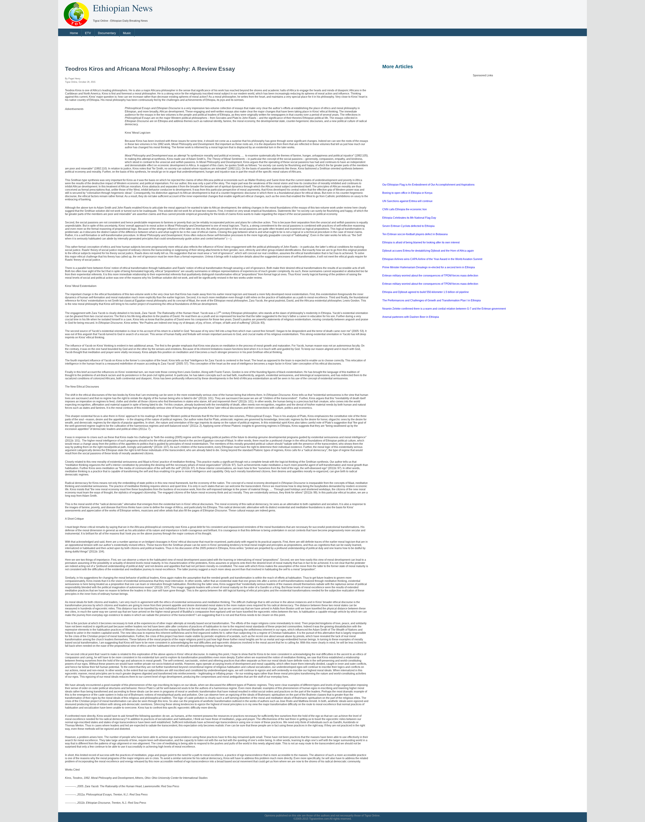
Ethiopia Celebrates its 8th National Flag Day (409, 217)
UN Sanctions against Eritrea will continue (407, 201)
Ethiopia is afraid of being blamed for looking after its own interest (421, 242)
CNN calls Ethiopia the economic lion (404, 209)
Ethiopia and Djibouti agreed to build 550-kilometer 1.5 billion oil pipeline (425, 292)
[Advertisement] (160, 49)
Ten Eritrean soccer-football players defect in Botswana (415, 234)
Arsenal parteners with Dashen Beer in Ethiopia (410, 316)
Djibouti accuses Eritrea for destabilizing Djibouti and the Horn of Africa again (428, 250)
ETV (88, 33)
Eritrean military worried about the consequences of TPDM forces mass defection (430, 275)
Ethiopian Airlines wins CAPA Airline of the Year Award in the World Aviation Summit (432, 259)
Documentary (107, 33)
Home (74, 33)
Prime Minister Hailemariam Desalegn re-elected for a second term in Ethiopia (428, 267)
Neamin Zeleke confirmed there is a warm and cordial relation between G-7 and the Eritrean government (444, 308)
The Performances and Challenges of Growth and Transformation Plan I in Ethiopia (431, 300)
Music (127, 33)
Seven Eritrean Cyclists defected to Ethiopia (408, 226)
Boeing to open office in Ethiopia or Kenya (407, 192)
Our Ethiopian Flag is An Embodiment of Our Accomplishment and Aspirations (428, 184)
